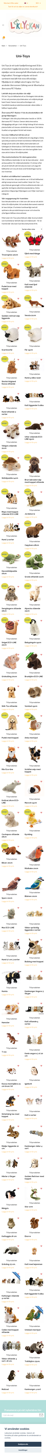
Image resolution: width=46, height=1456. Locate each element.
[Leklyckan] (25, 25)
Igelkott (28, 1085)
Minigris (5, 1210)
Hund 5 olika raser (33, 379)
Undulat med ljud (32, 1331)
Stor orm (29, 1208)
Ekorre (28, 1238)
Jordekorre (30, 515)
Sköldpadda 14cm (10, 479)
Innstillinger (23, 1450)
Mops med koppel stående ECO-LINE (10, 514)
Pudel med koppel (10, 739)
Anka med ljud (31, 739)
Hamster (6, 1024)
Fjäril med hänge (32, 255)
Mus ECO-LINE (8, 929)
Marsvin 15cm (31, 804)
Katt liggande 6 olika (34, 407)
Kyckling (28, 836)
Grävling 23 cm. (9, 1265)
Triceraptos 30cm (10, 256)
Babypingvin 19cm (33, 644)
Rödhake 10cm (31, 870)
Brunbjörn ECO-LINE (34, 678)
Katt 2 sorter (30, 1116)
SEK (37, 3)
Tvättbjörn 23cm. (32, 1363)
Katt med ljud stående (31, 287)
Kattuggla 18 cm (9, 1238)
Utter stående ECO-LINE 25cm (34, 439)
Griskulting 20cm (9, 678)
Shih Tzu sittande (9, 707)
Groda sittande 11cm (34, 578)
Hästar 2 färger (9, 1178)
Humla (4, 993)
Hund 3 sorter (8, 541)
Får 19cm (29, 351)
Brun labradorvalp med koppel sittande (34, 482)
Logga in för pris (8, 259)
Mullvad (5, 1390)
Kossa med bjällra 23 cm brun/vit (11, 1086)
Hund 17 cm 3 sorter (11, 961)
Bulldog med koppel (34, 963)
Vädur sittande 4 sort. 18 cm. (9, 1361)
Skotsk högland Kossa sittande (9, 384)
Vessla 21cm (30, 317)
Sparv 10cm (7, 899)
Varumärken (12, 47)
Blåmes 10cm (31, 898)
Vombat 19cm (31, 707)
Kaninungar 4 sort (33, 1390)
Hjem (3, 47)
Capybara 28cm (32, 546)
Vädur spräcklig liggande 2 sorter (33, 930)
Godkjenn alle (23, 1444)
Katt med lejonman (33, 1265)
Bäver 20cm (7, 864)
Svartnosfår (7, 351)
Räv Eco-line (7, 771)
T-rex (4, 1053)
